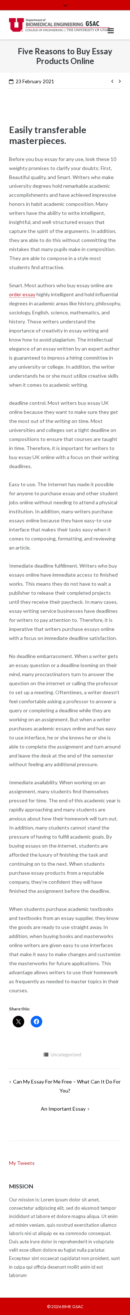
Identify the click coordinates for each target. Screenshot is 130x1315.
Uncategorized (66, 1054)
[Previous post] (113, 80)
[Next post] (118, 80)
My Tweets (22, 1163)
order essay (22, 294)
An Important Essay (63, 1109)
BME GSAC (72, 1306)
